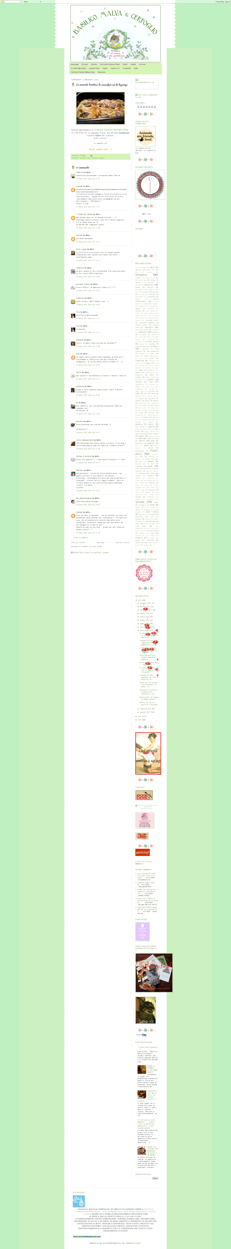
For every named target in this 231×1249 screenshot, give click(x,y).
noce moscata (143, 419)
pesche (151, 448)
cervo (156, 315)
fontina (137, 363)
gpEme (152, 375)
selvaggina (142, 505)
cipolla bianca (141, 325)
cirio (137, 329)
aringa (156, 277)
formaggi (147, 363)
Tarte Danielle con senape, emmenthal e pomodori (148, 657)
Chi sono (85, 64)
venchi (152, 533)
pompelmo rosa (140, 463)
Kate (78, 354)
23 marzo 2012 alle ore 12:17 (88, 260)
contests (142, 332)
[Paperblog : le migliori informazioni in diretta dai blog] (141, 1036)
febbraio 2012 (146, 709)
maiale (141, 398)
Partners (94, 64)
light (137, 393)
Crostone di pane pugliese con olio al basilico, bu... (149, 677)
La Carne (142, 64)
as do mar (142, 280)
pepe (152, 441)
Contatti (133, 64)
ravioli (155, 471)
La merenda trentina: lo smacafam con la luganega (148, 650)
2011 (140, 716)
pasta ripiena (140, 433)
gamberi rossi (140, 372)
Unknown (79, 235)
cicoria (137, 320)
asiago (153, 280)
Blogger (138, 1243)
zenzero (137, 542)
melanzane (155, 403)
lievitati (151, 391)
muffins (146, 417)
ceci (149, 315)
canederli (142, 306)
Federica (79, 172)
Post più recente (78, 542)
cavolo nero (139, 315)
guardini (150, 379)
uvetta (156, 531)
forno (156, 363)
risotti (150, 476)
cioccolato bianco (151, 320)
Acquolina (80, 298)
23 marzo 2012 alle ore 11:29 (88, 179)
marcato (155, 400)
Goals (136, 68)
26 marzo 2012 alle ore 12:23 (88, 463)
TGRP (147, 521)
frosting (141, 365)
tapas (140, 521)
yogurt (137, 540)
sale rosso (139, 483)
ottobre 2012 (145, 607)
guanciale (138, 379)
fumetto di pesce (152, 367)
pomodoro (151, 461)
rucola (137, 480)
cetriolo (141, 318)
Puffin (78, 372)
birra (137, 292)
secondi (140, 502)
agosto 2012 (145, 613)
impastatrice (139, 384)
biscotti (146, 292)
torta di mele (149, 523)
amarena (150, 272)
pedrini (142, 441)
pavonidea (142, 438)
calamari (155, 303)
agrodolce (138, 269)
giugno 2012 (145, 620)
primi (150, 466)
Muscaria (79, 421)
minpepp (79, 186)
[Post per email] (91, 155)
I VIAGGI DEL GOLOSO (84, 214)
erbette (141, 353)
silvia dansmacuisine (84, 440)
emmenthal (145, 349)
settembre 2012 (146, 610)
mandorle (138, 400)
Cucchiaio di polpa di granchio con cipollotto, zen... (148, 692)
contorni (155, 332)
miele (141, 412)
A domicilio (127, 68)
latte (147, 386)
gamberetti (151, 370)
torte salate (140, 526)
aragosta (138, 277)
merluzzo (155, 410)
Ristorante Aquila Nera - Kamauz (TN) (149, 664)
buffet (137, 299)
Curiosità (138, 346)
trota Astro (151, 528)
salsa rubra (150, 487)
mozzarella (139, 415)
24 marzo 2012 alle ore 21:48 (88, 449)
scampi (137, 499)
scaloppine (150, 497)
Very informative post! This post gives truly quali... (147, 876)
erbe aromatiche (152, 351)
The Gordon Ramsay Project (110, 64)
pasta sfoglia (153, 433)
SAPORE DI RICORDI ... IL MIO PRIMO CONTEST (152, 1069)
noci (153, 419)
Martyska (79, 470)
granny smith (150, 377)
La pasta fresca (94, 68)
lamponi (137, 386)
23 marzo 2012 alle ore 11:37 (88, 207)
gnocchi (152, 372)
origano (150, 422)
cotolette (155, 334)
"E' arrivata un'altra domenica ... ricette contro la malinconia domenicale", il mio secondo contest (146, 1124)
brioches (141, 294)
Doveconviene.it (147, 808)
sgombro (137, 509)
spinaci (152, 514)
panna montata (140, 426)
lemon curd (139, 391)
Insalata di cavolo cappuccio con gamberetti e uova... (149, 643)
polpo (141, 461)
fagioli (146, 356)
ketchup (151, 384)
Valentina (80, 268)
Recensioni (101, 72)
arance (147, 277)
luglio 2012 (145, 617)
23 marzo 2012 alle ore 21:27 (88, 379)
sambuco (147, 492)
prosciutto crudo (149, 468)
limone (153, 393)
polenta (137, 459)
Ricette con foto (142, 861)
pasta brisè (147, 429)
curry (147, 346)
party (137, 429)
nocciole (155, 417)
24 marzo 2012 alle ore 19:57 (88, 432)
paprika (152, 427)
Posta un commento (81, 537)
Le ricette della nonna (78, 68)
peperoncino (139, 443)
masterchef (142, 403)
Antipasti (141, 274)
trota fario (139, 531)
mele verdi (142, 408)
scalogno (138, 497)
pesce (146, 445)
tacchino (138, 519)
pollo (156, 459)
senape (152, 505)
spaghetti (147, 509)
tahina (147, 519)
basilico (150, 287)
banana (137, 287)
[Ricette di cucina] (142, 855)
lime (145, 393)
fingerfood (139, 361)
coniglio (155, 329)
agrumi (148, 269)
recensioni (142, 473)
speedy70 (79, 340)
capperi (137, 308)
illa (150, 382)
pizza (141, 456)
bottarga (155, 292)
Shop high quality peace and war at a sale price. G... (148, 909)
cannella (152, 306)
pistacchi (155, 454)
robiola (137, 478)
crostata (138, 341)
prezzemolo (139, 466)
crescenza (150, 339)
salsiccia (152, 490)
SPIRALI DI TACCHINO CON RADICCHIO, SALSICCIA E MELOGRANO (152, 1151)
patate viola (153, 436)
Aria (78, 312)
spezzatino (142, 514)
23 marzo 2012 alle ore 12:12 (88, 242)
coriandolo (142, 334)
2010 (140, 720)
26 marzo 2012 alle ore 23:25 (88, 505)
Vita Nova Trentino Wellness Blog (82, 72)
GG (77, 403)
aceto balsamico (140, 267)
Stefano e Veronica (83, 456)
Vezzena (137, 535)
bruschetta (151, 296)
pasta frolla (149, 431)
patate (141, 436)
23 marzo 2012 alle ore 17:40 (88, 346)
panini (151, 424)
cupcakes (152, 344)
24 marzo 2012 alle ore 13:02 (88, 414)
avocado (151, 282)
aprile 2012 (145, 627)
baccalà (137, 285)
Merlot (146, 410)
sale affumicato (149, 480)
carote (137, 313)
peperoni (151, 443)
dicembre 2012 (146, 603)
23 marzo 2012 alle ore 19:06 (88, 365)
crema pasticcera (145, 337)
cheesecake (151, 318)
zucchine (146, 545)
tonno (137, 523)
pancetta (138, 424)
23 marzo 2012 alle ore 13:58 (88, 277)
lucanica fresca (85, 158)
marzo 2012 (144, 630)
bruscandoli (139, 296)
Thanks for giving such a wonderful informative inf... (148, 891)
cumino (141, 344)
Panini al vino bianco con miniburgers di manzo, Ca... (148, 685)
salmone (151, 483)
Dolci (155, 346)
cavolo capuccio (149, 313)
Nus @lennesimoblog (83, 498)
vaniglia (142, 533)
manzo (147, 400)
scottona (150, 499)
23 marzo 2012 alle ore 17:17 (88, 318)
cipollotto (149, 327)
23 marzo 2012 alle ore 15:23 (88, 290)
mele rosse (154, 405)
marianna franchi (83, 284)
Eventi (125, 64)
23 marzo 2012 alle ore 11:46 (88, 228)
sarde (151, 494)
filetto (151, 358)
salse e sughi (140, 490)
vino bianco (150, 535)
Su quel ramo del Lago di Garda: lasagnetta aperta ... (149, 635)
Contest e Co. (115, 68)
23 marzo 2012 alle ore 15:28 (88, 304)
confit (146, 329)
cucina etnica (152, 341)
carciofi (138, 311)
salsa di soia (141, 485)
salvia (137, 492)
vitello (151, 538)
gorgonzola (139, 375)
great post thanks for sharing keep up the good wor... (148, 900)
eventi (152, 353)
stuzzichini (139, 516)
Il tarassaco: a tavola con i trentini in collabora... (149, 670)
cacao (146, 303)
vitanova (101, 158)
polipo (147, 459)
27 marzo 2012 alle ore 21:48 (88, 533)
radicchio (138, 471)
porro (152, 463)
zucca (146, 542)
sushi (152, 516)
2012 (140, 600)
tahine (156, 519)
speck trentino (152, 512)
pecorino (155, 438)
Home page (74, 64)
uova (148, 531)
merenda (94, 158)
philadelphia (139, 451)
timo (153, 521)
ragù (147, 471)
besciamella (139, 289)
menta (153, 408)
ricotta (152, 473)
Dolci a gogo (81, 249)
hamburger (138, 382)
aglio (152, 267)
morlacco (151, 412)
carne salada (150, 311)
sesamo (152, 507)
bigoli (152, 289)
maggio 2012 (145, 623)
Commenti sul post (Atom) (92, 546)
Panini (105, 68)
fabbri (137, 356)
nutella (137, 422)
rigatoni (138, 475)
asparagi (138, 282)
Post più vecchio (122, 542)
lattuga (151, 389)
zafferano (150, 540)
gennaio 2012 (145, 712)
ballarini (148, 285)
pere (136, 445)
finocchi (152, 360)
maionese (151, 398)
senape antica (140, 507)
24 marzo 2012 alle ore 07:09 (88, 395)
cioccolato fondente (146, 322)
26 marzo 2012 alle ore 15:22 (88, 491)
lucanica (138, 396)
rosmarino (150, 478)
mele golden (142, 405)
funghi (141, 370)
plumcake (151, 456)
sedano (156, 502)
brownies (152, 294)
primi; (137, 468)
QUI (105, 143)
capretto (151, 308)
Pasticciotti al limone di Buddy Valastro (149, 698)
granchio (138, 377)
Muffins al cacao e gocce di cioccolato (148, 703)
